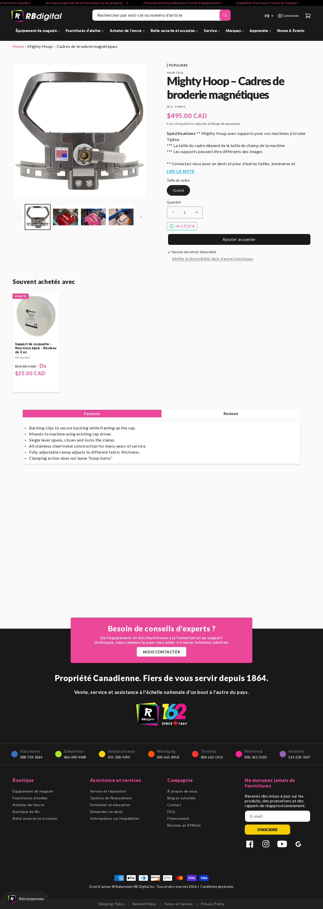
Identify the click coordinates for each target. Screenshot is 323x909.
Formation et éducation (110, 805)
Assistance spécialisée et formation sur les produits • (77, 3)
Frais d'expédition (180, 124)
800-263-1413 (212, 757)
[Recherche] (225, 15)
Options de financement (111, 798)
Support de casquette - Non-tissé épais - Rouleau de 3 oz (36, 348)
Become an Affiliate (184, 825)
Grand (178, 190)
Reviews (231, 413)
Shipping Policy (111, 904)
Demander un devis (106, 811)
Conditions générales (217, 887)
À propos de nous (182, 791)
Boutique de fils (26, 811)
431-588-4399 (119, 757)
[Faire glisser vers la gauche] (18, 216)
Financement (178, 818)
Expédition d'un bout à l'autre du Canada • (258, 3)
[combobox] (161, 15)
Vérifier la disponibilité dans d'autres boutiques (212, 258)
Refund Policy (144, 904)
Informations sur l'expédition (115, 818)
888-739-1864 (31, 757)
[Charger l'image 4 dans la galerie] (121, 216)
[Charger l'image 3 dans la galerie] (93, 216)
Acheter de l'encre (28, 805)
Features (92, 413)
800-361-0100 (255, 757)
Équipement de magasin (33, 791)
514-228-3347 (299, 757)
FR (269, 15)
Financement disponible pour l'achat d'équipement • (173, 3)
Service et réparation (108, 791)
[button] (39, 30)
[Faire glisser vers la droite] (141, 216)
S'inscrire (267, 829)
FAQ (171, 811)
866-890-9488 (75, 757)
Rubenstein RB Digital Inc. (135, 887)
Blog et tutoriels (181, 798)
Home (18, 46)
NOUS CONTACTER (161, 652)
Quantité (174, 202)
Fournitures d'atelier (30, 798)
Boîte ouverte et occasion (35, 818)
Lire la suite (181, 171)
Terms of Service (178, 904)
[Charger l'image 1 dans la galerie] (37, 216)
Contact (174, 805)
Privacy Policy (212, 904)
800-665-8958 (168, 757)
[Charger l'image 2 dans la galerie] (65, 216)
